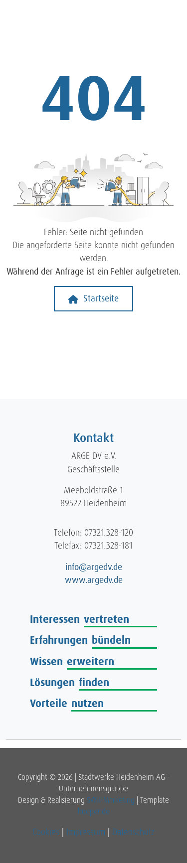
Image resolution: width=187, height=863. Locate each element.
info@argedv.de (93, 567)
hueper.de (94, 812)
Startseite (100, 298)
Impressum (85, 832)
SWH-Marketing (111, 800)
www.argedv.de (94, 580)
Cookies (45, 832)
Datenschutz (133, 832)
